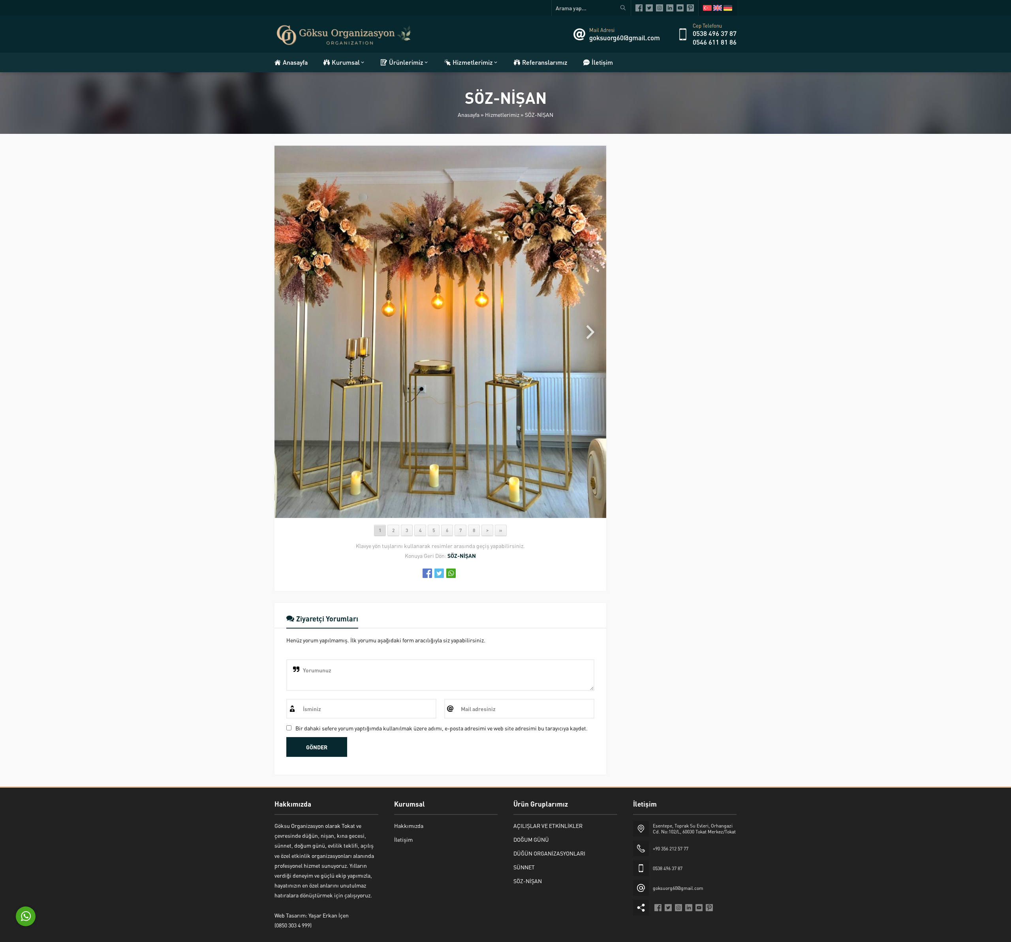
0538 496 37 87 (715, 33)
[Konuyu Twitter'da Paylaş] (439, 573)
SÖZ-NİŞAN (539, 114)
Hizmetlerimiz (502, 114)
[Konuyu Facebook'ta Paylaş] (427, 573)
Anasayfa (468, 114)
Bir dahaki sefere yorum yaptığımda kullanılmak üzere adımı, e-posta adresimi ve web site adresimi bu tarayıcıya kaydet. (441, 728)
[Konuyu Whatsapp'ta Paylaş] (451, 573)
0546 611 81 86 (715, 42)
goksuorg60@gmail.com (624, 37)
